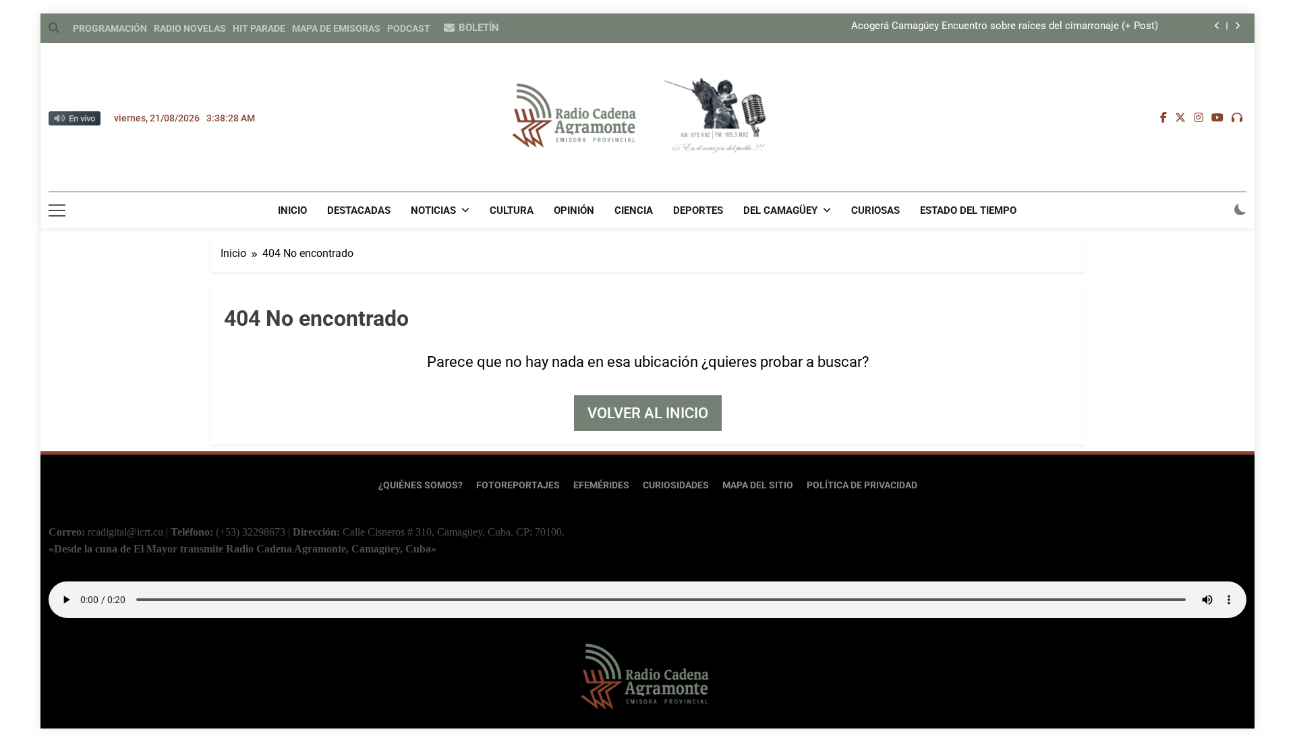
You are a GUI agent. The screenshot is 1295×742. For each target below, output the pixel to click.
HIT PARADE (259, 28)
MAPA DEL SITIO (757, 485)
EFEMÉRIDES (601, 485)
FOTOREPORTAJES (518, 485)
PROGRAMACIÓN (110, 28)
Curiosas (875, 210)
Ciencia (633, 210)
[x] (1180, 118)
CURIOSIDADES (676, 485)
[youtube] (1217, 118)
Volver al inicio (647, 413)
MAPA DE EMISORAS (336, 28)
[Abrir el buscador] (54, 27)
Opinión (574, 210)
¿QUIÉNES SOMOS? (420, 485)
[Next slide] (1237, 26)
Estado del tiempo (968, 210)
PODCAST (408, 28)
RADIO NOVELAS (190, 28)
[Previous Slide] (1217, 26)
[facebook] (1163, 118)
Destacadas (359, 210)
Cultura (512, 210)
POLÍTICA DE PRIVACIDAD (862, 485)
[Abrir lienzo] (57, 210)
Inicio (292, 210)
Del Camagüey (780, 210)
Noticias (433, 210)
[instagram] (1198, 118)
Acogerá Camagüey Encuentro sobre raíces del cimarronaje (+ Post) (1004, 26)
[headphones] (1237, 118)
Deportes (698, 210)
